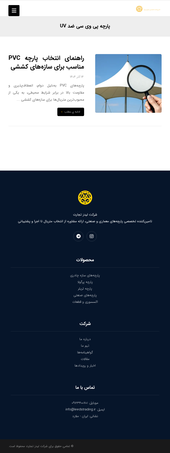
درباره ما (85, 339)
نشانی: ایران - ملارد (85, 416)
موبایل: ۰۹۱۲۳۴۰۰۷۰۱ (85, 403)
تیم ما (85, 345)
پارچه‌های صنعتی (85, 295)
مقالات (85, 359)
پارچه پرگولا (85, 282)
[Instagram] (92, 236)
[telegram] (78, 236)
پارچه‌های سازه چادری (85, 275)
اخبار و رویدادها (85, 365)
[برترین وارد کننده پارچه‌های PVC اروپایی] (148, 9)
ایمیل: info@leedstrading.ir (85, 409)
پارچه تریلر (85, 288)
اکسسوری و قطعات (85, 302)
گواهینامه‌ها (85, 352)
